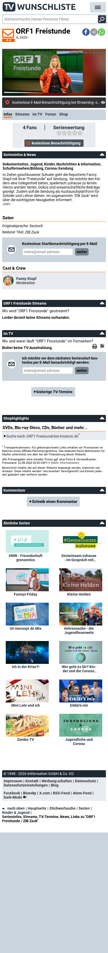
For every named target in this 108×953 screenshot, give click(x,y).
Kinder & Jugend (16, 812)
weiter (82, 252)
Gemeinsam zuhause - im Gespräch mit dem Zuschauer (78, 558)
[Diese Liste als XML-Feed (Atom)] (103, 345)
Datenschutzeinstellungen (26, 785)
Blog (54, 785)
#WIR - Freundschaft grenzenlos (25, 558)
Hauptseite (37, 808)
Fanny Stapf (26, 279)
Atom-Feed (82, 793)
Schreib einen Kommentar (54, 501)
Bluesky (29, 793)
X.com (44, 793)
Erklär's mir (79, 705)
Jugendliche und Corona (79, 741)
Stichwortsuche (62, 808)
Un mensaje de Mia (25, 628)
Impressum (13, 781)
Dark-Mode (13, 797)
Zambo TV (25, 739)
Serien (84, 808)
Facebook (12, 793)
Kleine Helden (79, 594)
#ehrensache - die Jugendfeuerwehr (79, 630)
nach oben (16, 808)
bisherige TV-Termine (54, 392)
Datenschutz (85, 781)
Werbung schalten (57, 781)
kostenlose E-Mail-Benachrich (36, 102)
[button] (86, 32)
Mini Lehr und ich (25, 705)
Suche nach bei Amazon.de (42, 436)
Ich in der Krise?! (25, 667)
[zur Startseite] (39, 5)
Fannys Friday (25, 594)
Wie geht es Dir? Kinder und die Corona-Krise (79, 669)
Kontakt (32, 781)
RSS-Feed (61, 793)
